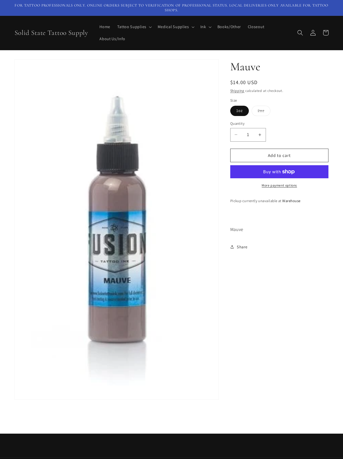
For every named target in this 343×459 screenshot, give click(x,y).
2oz (264, 112)
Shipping (237, 90)
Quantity (237, 123)
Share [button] (242, 246)
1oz (239, 110)
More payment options (279, 185)
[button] (134, 27)
